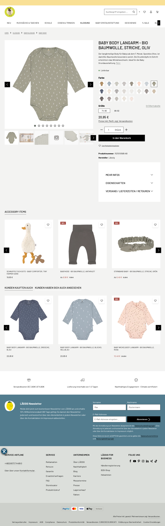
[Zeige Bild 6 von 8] (55, 126)
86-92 (116, 110)
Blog (75, 471)
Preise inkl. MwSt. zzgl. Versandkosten (115, 121)
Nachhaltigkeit (80, 466)
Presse (76, 485)
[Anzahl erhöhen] (126, 130)
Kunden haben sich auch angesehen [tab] (58, 287)
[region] (49, 92)
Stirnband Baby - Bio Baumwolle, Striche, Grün (135, 271)
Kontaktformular (27, 470)
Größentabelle (153, 105)
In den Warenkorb (122, 138)
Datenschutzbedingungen (145, 426)
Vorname (97, 402)
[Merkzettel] (144, 12)
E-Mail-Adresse (100, 414)
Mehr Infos (113, 174)
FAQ (47, 480)
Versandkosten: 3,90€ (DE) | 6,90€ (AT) (101, 522)
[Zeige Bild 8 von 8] (63, 126)
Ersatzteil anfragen (54, 476)
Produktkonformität (76, 522)
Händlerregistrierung (110, 465)
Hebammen (106, 475)
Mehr (118, 63)
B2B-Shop (105, 470)
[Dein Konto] (151, 12)
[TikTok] (155, 461)
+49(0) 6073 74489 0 (13, 463)
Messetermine (79, 480)
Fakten (76, 494)
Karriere (77, 476)
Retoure (49, 466)
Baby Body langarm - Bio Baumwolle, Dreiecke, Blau (28, 348)
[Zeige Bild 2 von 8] (39, 126)
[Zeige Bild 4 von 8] (47, 126)
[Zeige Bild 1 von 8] (35, 126)
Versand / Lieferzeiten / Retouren (128, 191)
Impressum (33, 522)
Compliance (50, 522)
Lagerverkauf (79, 490)
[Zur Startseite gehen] (10, 12)
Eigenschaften (115, 183)
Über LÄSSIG (79, 462)
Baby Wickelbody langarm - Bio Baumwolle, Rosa (134, 348)
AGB (41, 522)
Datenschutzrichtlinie (149, 436)
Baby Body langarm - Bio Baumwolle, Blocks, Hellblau (81, 348)
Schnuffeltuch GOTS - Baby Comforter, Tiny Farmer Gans (27, 272)
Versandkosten (154, 516)
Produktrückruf (53, 490)
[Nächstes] (158, 23)
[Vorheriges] (7, 84)
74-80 (104, 110)
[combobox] (117, 12)
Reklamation (51, 462)
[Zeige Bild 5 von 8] (51, 126)
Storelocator (51, 485)
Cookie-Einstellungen (151, 522)
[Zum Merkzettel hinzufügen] (48, 225)
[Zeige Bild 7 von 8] (59, 126)
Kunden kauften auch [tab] (19, 287)
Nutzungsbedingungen (105, 438)
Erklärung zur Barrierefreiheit (129, 522)
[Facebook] (130, 461)
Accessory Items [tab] (15, 211)
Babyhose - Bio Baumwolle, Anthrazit (77, 271)
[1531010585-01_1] (49, 84)
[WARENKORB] (157, 12)
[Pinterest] (139, 461)
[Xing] (151, 461)
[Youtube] (134, 461)
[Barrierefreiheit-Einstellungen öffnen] (4, 451)
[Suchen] (134, 12)
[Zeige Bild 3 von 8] (43, 126)
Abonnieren (142, 419)
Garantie (50, 471)
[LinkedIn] (147, 461)
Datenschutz (62, 522)
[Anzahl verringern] (101, 130)
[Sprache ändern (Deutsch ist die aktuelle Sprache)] (139, 11)
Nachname (132, 402)
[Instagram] (143, 461)
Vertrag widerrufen (19, 522)
